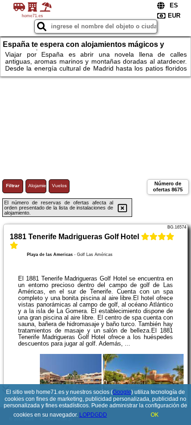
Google (122, 392)
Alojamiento (37, 185)
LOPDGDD (93, 415)
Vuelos (59, 185)
